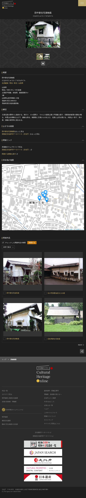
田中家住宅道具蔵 (13, 293)
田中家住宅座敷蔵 (13, 339)
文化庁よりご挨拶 (50, 398)
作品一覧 (5, 391)
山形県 (20, 83)
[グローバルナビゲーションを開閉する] (82, 3)
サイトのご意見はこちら (52, 423)
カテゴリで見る (7, 394)
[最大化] (5, 175)
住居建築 (5, 83)
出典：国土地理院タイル (77, 229)
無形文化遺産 (6, 420)
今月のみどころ (49, 401)
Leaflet (67, 229)
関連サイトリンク (50, 416)
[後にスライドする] (81, 345)
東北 (15, 83)
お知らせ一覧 (48, 405)
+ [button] (5, 167)
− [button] (5, 170)
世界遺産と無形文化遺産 (10, 398)
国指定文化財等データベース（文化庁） (16, 134)
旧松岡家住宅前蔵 (54, 339)
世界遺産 (5, 417)
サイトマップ (48, 420)
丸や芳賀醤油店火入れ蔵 (56, 293)
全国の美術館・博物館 (9, 401)
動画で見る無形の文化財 (10, 424)
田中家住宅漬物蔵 (8, 131)
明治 (11, 83)
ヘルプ (46, 409)
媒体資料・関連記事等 (51, 391)
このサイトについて (50, 412)
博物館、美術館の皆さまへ (53, 394)
